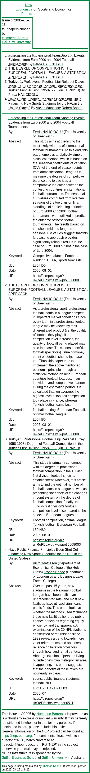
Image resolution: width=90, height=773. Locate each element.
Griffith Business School (19, 757)
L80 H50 (39, 265)
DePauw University (16, 42)
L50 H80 (39, 419)
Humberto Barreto (15, 38)
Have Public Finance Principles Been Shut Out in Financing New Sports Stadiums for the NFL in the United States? (45, 103)
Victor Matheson (48, 108)
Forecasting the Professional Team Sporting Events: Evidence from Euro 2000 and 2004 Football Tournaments (46, 60)
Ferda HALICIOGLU (48, 64)
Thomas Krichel (52, 766)
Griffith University (54, 757)
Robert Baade (72, 108)
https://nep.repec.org (17, 735)
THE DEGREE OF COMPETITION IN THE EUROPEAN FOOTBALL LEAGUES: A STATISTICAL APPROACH (48, 73)
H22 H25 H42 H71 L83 (50, 688)
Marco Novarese (38, 740)
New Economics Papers (23, 9)
